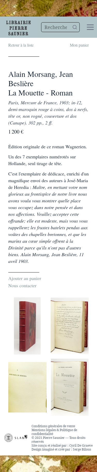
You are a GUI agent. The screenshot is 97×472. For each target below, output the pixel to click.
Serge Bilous (82, 449)
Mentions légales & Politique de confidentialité (54, 432)
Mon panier (79, 45)
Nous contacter (22, 285)
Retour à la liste (21, 45)
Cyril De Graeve (81, 445)
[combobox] (60, 27)
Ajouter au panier (24, 278)
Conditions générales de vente (53, 426)
